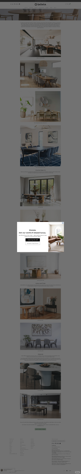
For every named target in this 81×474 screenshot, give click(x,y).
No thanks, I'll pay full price (32, 243)
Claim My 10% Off (33, 240)
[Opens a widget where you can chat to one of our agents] (77, 472)
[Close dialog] (63, 223)
